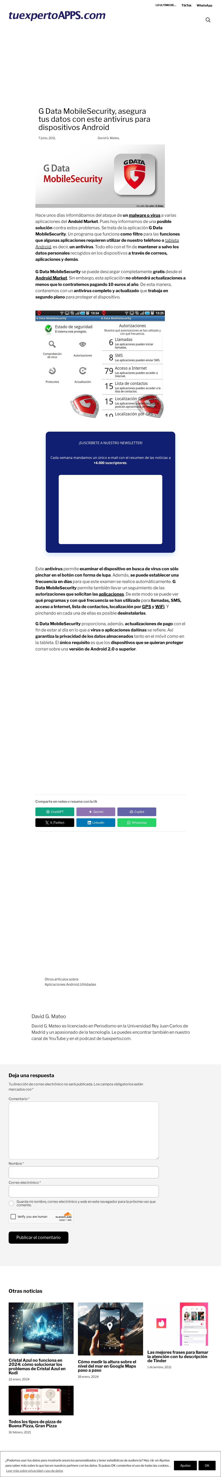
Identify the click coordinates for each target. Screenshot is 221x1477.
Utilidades (88, 984)
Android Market (51, 277)
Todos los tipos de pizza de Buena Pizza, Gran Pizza (35, 1424)
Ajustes (185, 1465)
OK (207, 1465)
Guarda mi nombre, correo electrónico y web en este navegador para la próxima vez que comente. (86, 1203)
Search (208, 20)
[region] (110, 1464)
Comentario (19, 1099)
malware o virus (144, 215)
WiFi (159, 606)
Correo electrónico (25, 1182)
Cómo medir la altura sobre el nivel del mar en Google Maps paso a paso (107, 1366)
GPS (146, 606)
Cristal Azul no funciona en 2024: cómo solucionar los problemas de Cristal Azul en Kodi (37, 1366)
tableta (172, 240)
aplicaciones (111, 594)
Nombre (16, 1163)
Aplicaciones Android (62, 984)
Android (43, 246)
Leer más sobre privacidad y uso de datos (34, 1470)
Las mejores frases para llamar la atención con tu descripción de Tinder (177, 1356)
